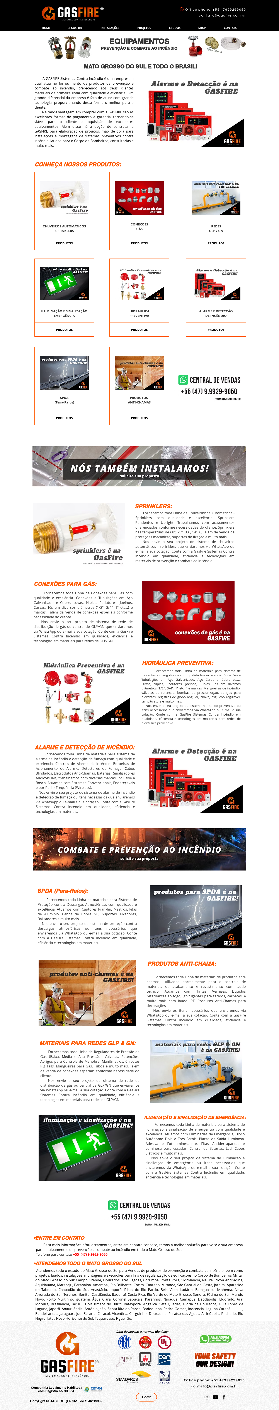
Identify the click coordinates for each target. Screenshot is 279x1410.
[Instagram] (207, 1397)
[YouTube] (215, 1397)
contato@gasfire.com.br (222, 15)
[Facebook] (224, 1397)
